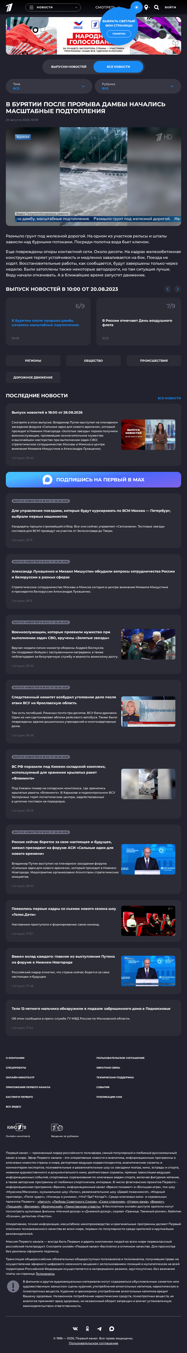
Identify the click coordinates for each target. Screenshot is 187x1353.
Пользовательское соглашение (120, 1058)
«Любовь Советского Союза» (74, 1201)
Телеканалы (45, 1273)
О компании (15, 1058)
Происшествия (154, 360)
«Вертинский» (52, 1206)
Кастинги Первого (19, 1097)
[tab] (69, 67)
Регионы (33, 360)
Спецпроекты (16, 1067)
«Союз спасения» (111, 1201)
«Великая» (31, 1206)
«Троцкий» (14, 1206)
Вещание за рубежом (65, 1136)
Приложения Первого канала (28, 1087)
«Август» (44, 1201)
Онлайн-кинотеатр (20, 1077)
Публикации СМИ (109, 1097)
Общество (93, 360)
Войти (170, 7)
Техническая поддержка (115, 1077)
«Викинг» (157, 1201)
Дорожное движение (33, 377)
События (102, 1087)
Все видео (13, 1106)
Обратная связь (108, 1067)
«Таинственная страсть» (82, 1206)
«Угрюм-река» (138, 1201)
